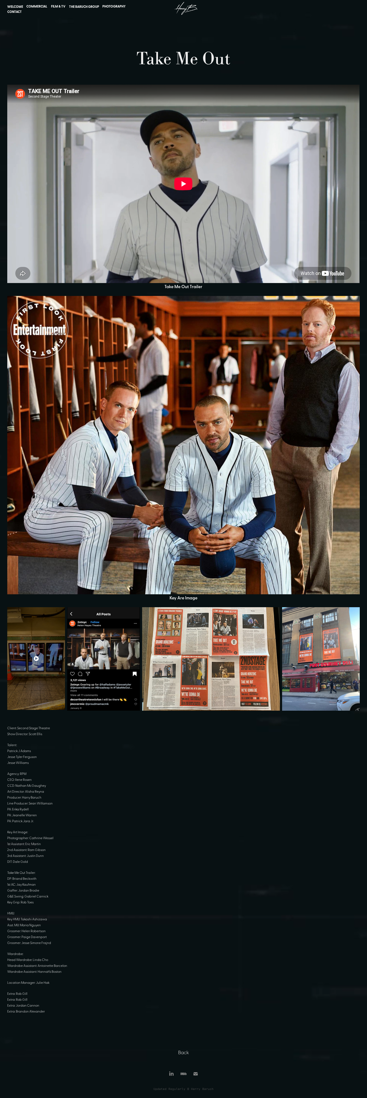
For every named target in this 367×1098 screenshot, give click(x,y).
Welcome (15, 6)
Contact (14, 11)
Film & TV (58, 6)
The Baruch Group (84, 6)
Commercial (36, 6)
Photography (114, 6)
